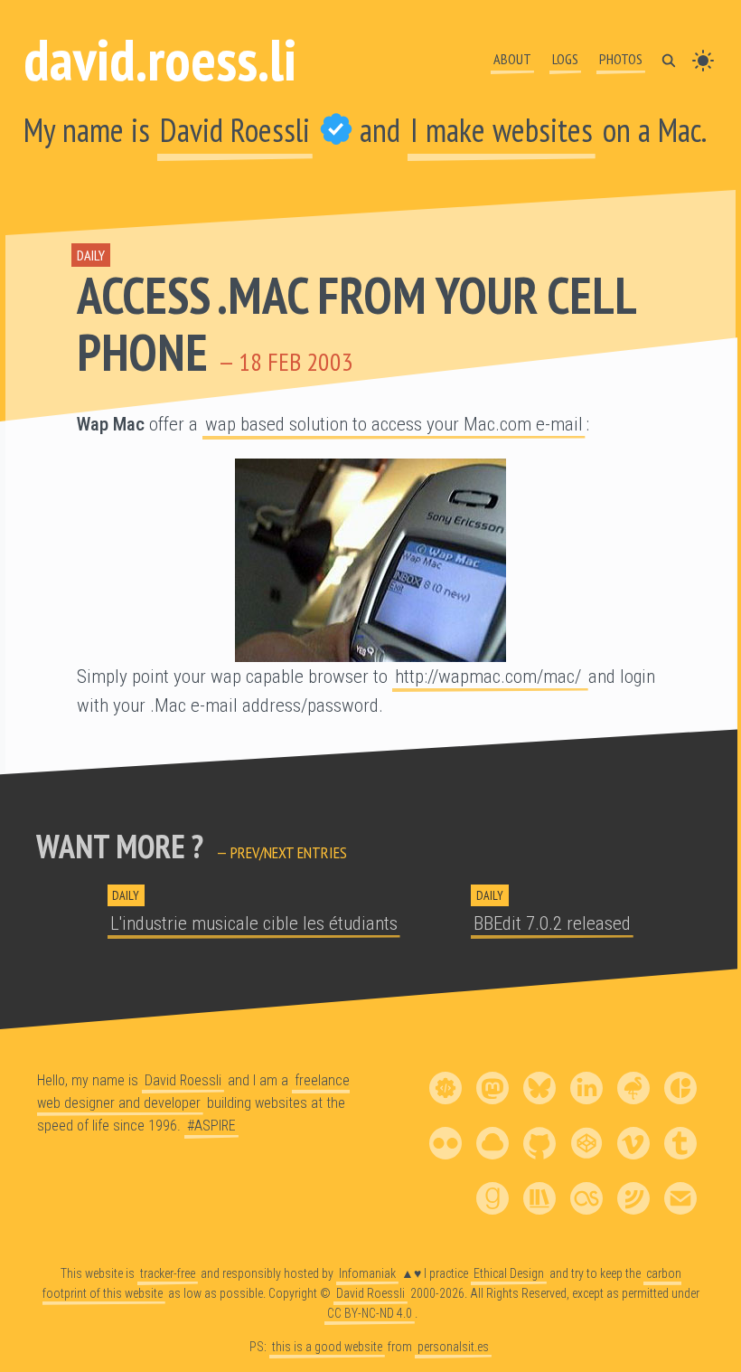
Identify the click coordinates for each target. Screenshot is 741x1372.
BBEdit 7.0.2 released (552, 923)
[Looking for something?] (669, 59)
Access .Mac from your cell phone (356, 323)
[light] (703, 59)
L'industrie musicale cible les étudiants (254, 923)
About (512, 59)
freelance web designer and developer (193, 1092)
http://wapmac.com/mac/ (490, 676)
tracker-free (167, 1273)
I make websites (501, 130)
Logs (565, 59)
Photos (621, 59)
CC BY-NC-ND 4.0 (369, 1312)
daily (91, 255)
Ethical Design (509, 1273)
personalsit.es (453, 1346)
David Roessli (235, 130)
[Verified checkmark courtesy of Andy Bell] (336, 130)
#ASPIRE (211, 1125)
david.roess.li (159, 59)
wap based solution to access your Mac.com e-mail (394, 424)
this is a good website (327, 1346)
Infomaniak (367, 1273)
